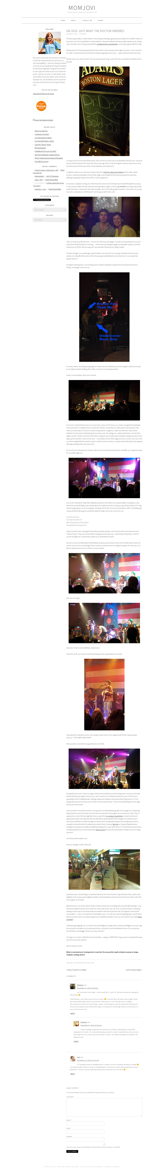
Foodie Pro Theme (63, 1167)
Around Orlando (78, 963)
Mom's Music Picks (88, 963)
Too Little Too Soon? (42, 161)
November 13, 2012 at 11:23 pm (88, 1060)
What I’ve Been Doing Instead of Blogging (49, 158)
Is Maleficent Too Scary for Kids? (45, 151)
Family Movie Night (51, 180)
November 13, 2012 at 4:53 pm (91, 1025)
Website (69, 1136)
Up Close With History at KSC (44, 141)
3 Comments (82, 34)
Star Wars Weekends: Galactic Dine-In (47, 155)
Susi (78, 1057)
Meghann (80, 985)
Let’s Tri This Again (52, 176)
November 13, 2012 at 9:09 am (87, 988)
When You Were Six (41, 131)
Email (68, 1128)
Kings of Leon (100, 830)
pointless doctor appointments (107, 44)
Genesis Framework (96, 1167)
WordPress (116, 1167)
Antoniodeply (39, 176)
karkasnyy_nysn (40, 189)
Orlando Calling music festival (113, 172)
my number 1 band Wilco (114, 816)
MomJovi (82, 8)
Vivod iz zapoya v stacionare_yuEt (46, 170)
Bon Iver (115, 824)
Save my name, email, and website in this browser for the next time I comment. (93, 1147)
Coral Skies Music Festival (43, 138)
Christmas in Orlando (42, 134)
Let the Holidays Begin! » (134, 970)
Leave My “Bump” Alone (43, 144)
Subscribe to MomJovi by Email (43, 94)
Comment (70, 1097)
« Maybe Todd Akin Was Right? (76, 970)
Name (68, 1120)
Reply (73, 1013)
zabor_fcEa (39, 180)
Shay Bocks (75, 1167)
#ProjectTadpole (40, 148)
